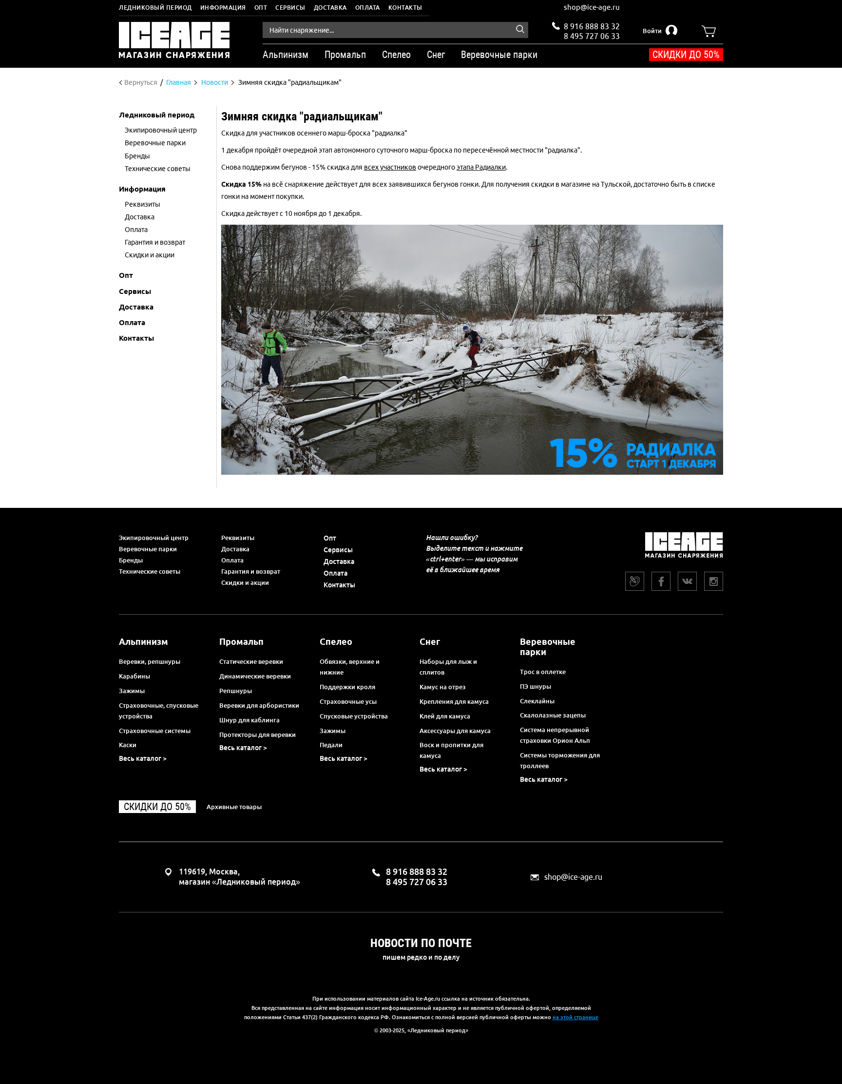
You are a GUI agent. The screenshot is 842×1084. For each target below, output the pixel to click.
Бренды (131, 560)
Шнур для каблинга (249, 719)
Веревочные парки (148, 548)
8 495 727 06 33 (592, 35)
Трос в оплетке (543, 671)
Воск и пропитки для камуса (451, 750)
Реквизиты (237, 537)
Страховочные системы (155, 730)
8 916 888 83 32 (592, 26)
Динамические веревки (255, 676)
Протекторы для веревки (257, 734)
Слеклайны (537, 700)
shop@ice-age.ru (592, 7)
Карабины (134, 676)
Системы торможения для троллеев (560, 760)
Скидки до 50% (686, 54)
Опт (261, 7)
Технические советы (149, 571)
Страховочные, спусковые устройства (158, 710)
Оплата (367, 7)
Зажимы (132, 690)
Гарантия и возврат (250, 571)
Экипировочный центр (154, 537)
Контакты (405, 7)
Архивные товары (234, 806)
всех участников (390, 167)
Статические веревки (251, 661)
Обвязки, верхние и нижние (350, 667)
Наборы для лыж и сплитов (448, 667)
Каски (127, 744)
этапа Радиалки (481, 167)
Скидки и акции (245, 582)
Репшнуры (235, 690)
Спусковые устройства (354, 716)
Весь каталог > (143, 758)
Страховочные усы (348, 701)
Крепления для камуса (454, 701)
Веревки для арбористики (259, 705)
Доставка (330, 7)
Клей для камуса (445, 716)
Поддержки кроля (347, 686)
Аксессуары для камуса (455, 730)
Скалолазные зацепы (553, 715)
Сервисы (290, 7)
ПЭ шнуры (535, 686)
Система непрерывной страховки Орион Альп (555, 735)
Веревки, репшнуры (149, 661)
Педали (331, 744)
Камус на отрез (443, 686)
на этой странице (575, 1017)
